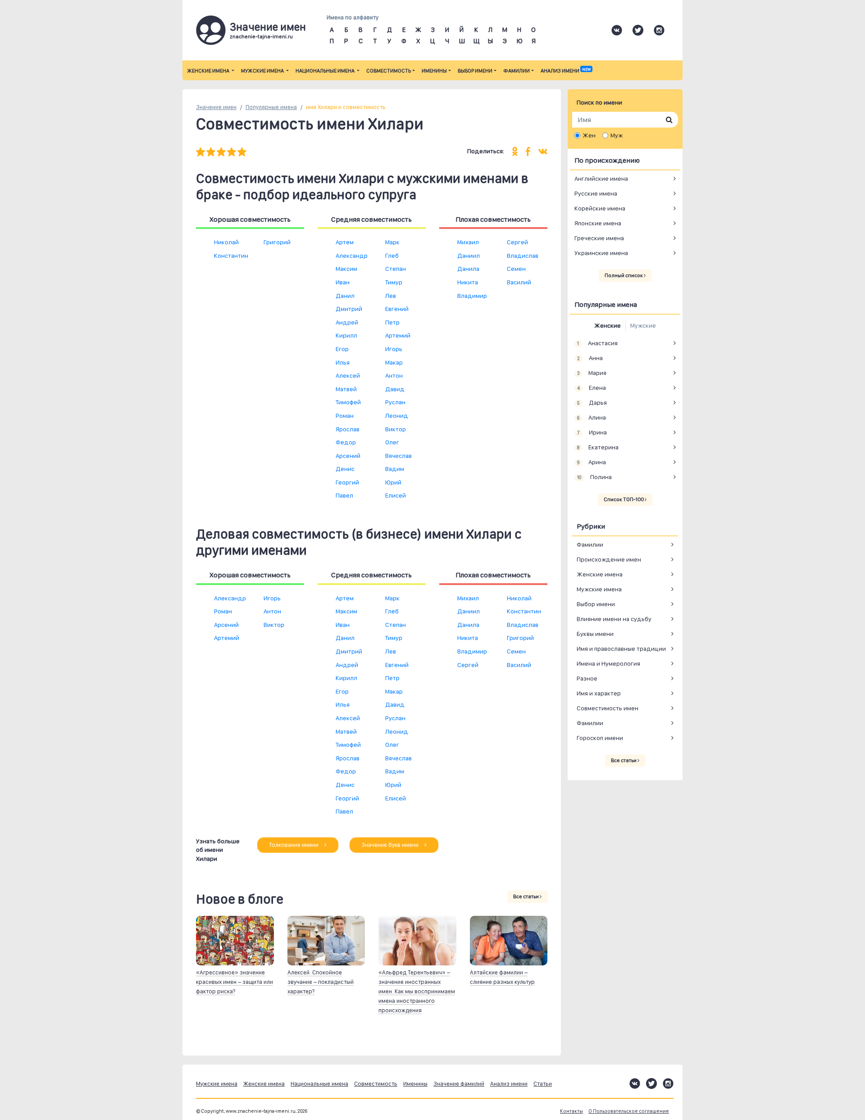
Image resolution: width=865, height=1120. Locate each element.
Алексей (348, 375)
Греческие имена (599, 238)
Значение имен (216, 107)
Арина (591, 462)
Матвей (346, 389)
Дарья (591, 402)
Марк (392, 242)
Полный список (624, 275)
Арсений (348, 455)
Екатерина (597, 447)
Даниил (468, 255)
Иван (343, 282)
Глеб (392, 255)
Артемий (397, 335)
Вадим (394, 468)
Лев (390, 295)
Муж (616, 135)
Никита (467, 282)
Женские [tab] (607, 325)
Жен (589, 135)
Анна (589, 357)
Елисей (395, 495)
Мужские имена (263, 71)
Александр (352, 255)
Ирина (591, 432)
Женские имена (208, 71)
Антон (394, 375)
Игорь (393, 348)
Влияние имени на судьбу (614, 618)
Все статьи (526, 896)
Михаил (468, 242)
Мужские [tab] (643, 325)
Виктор (395, 429)
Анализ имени (566, 71)
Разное (587, 678)
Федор (346, 442)
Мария (591, 372)
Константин (231, 255)
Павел (344, 495)
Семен (516, 268)
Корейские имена (599, 208)
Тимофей (348, 402)
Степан (395, 268)
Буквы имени (595, 633)
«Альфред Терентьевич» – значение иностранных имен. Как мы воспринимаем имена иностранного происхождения (416, 991)
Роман (345, 415)
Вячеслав (398, 455)
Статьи (542, 1083)
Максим (346, 268)
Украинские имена (601, 252)
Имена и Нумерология (608, 663)
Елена (591, 387)
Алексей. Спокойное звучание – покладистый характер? (320, 982)
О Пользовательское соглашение (628, 1111)
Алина (591, 417)
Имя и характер (599, 693)
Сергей (517, 242)
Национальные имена (325, 71)
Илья (343, 362)
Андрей (347, 322)
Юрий (393, 482)
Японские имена (597, 223)
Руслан (395, 402)
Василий (519, 282)
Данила (468, 268)
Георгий (347, 482)
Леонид (396, 415)
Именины (434, 71)
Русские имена (595, 193)
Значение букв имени (390, 844)
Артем (345, 242)
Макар (394, 362)
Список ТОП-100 (624, 499)
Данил (345, 295)
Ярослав (348, 429)
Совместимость (388, 71)
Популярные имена (271, 107)
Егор (342, 348)
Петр (392, 322)
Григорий (277, 242)
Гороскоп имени (600, 737)
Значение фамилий (458, 1083)
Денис (345, 468)
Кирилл (346, 335)
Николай (226, 242)
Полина (594, 476)
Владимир (472, 295)
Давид (395, 389)
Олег (392, 442)
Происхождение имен (609, 559)
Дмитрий (349, 308)
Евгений (397, 308)
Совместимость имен (607, 708)
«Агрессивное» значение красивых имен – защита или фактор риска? (234, 982)
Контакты (571, 1111)
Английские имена (601, 178)
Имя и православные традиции (621, 648)
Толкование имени (294, 844)
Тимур (393, 282)
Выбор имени (475, 71)
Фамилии (516, 71)
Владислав (522, 255)
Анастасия (597, 343)
